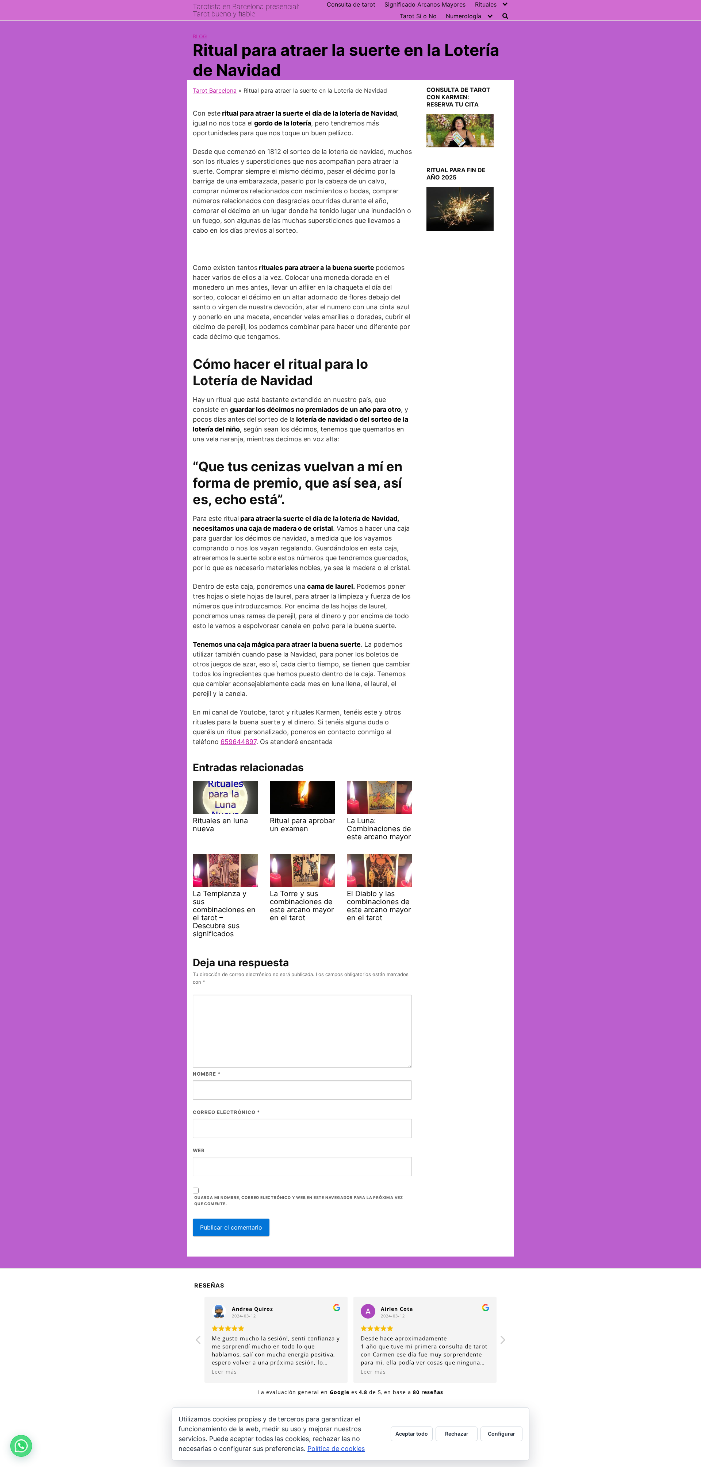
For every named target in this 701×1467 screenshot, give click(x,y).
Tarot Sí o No (418, 16)
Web (199, 1150)
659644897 (238, 742)
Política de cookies (336, 1448)
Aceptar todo (411, 1434)
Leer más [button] (224, 1372)
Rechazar (456, 1434)
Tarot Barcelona (215, 90)
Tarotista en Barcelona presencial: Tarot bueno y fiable (246, 10)
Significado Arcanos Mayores (425, 4)
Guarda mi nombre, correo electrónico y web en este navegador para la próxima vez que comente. (298, 1200)
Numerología (463, 16)
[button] (21, 1446)
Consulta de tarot (351, 4)
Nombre (207, 1074)
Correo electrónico (226, 1112)
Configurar (501, 1434)
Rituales (486, 4)
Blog (200, 36)
